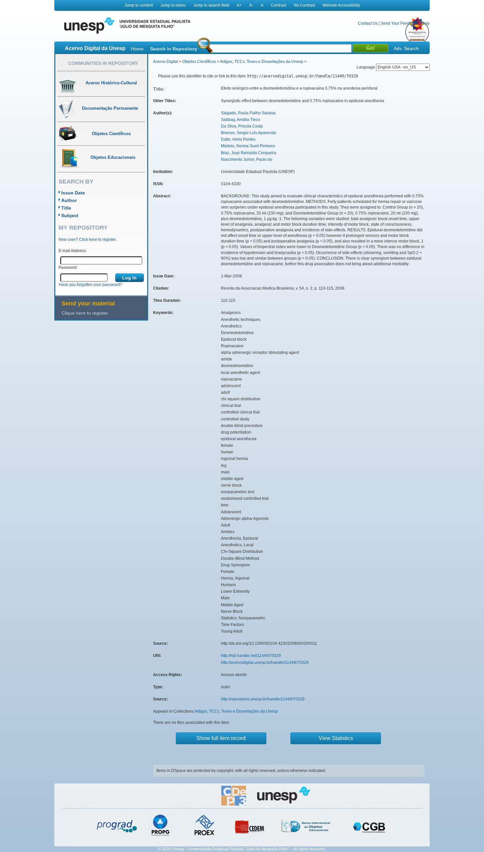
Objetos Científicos (199, 61)
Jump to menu (173, 5)
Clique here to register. (85, 313)
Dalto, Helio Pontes (238, 139)
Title (66, 208)
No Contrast (304, 5)
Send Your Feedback (399, 23)
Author (69, 200)
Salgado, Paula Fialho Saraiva (248, 113)
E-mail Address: (73, 250)
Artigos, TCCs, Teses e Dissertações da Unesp (261, 61)
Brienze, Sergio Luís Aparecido (248, 132)
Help (425, 23)
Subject (69, 215)
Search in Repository (173, 48)
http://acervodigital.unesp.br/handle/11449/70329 (265, 662)
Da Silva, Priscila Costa (242, 126)
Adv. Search (406, 48)
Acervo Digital (165, 61)
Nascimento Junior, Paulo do (246, 159)
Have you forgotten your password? (90, 284)
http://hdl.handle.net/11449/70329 (251, 655)
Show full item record (221, 738)
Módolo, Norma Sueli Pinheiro (248, 146)
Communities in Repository (103, 63)
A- (251, 5)
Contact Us (368, 23)
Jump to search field (211, 5)
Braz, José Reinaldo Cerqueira (248, 153)
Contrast (278, 5)
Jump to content (138, 5)
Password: (68, 267)
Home (137, 48)
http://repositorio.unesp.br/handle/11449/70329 (263, 699)
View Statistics (336, 738)
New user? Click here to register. (88, 239)
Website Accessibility (341, 5)
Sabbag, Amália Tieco (240, 119)
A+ (239, 5)
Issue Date (73, 192)
